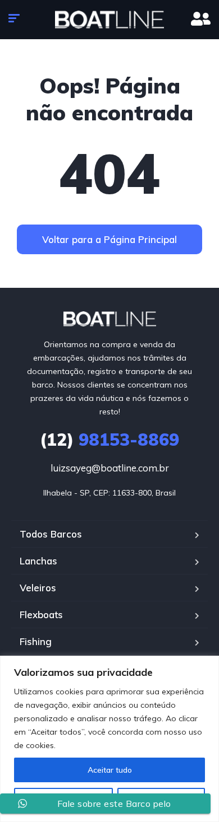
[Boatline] (109, 20)
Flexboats (41, 614)
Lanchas (38, 561)
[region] (109, 739)
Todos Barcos (51, 534)
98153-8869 (109, 439)
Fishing (36, 641)
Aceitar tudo (110, 770)
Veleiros (38, 588)
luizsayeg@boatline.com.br (110, 468)
